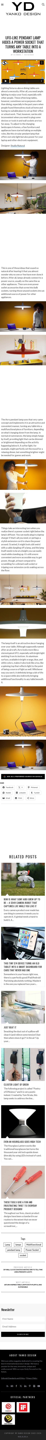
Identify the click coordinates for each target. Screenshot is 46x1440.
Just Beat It (10, 1027)
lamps (18, 1244)
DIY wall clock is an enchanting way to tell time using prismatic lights (23, 1269)
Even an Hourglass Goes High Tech (22, 1141)
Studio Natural (18, 145)
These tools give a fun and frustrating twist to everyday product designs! (20, 1206)
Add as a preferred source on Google (24, 776)
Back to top (22, 1436)
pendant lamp (13, 1250)
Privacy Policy (31, 1378)
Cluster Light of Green (16, 1084)
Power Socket (32, 1250)
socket (23, 1255)
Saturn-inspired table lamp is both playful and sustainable (23, 1284)
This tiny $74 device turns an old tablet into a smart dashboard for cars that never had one (23, 967)
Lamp (7, 1244)
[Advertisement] (23, 26)
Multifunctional (33, 1244)
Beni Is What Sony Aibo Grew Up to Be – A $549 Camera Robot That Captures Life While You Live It (22, 903)
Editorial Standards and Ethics (13, 1378)
